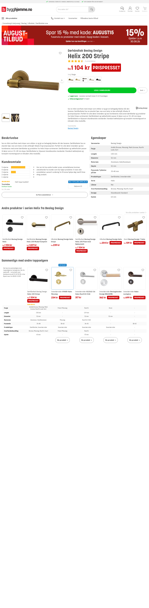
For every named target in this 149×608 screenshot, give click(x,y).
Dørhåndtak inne (42, 23)
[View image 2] (15, 118)
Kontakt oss (58, 18)
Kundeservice (122, 11)
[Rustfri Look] (91, 80)
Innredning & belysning (11, 23)
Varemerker (72, 18)
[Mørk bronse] (85, 80)
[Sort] (98, 80)
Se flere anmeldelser (43, 195)
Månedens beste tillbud (89, 18)
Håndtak (31, 23)
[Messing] (78, 80)
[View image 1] (6, 118)
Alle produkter (11, 18)
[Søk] (91, 9)
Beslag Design (73, 128)
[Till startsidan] (17, 9)
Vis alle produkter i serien (135, 212)
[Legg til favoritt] (60, 53)
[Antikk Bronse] (71, 80)
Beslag (24, 23)
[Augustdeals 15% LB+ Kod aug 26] (74, 35)
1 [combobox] (141, 90)
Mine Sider (130, 11)
